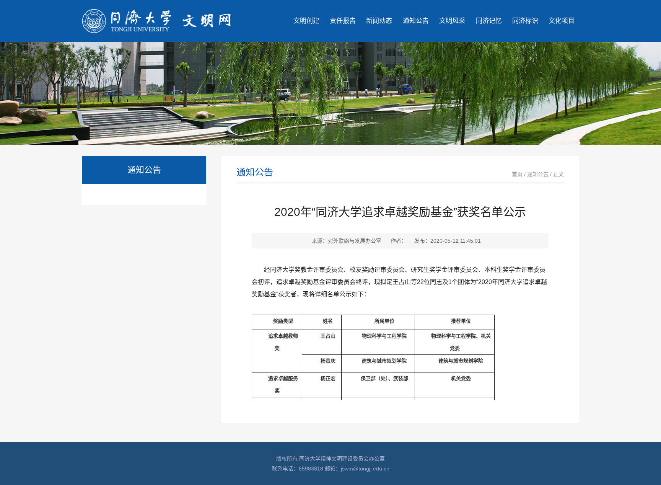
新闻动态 (379, 20)
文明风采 (452, 20)
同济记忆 (489, 20)
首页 (517, 174)
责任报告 (343, 20)
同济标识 (525, 20)
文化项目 (562, 20)
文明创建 (306, 20)
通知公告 (416, 20)
